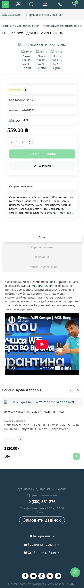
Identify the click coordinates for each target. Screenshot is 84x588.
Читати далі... (65, 212)
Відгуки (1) (42, 257)
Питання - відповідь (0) (42, 267)
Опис (42, 237)
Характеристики (42, 247)
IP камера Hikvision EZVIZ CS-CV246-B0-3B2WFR (35, 412)
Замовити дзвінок (42, 520)
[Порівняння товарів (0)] (45, 4)
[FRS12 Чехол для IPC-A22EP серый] (42, 45)
